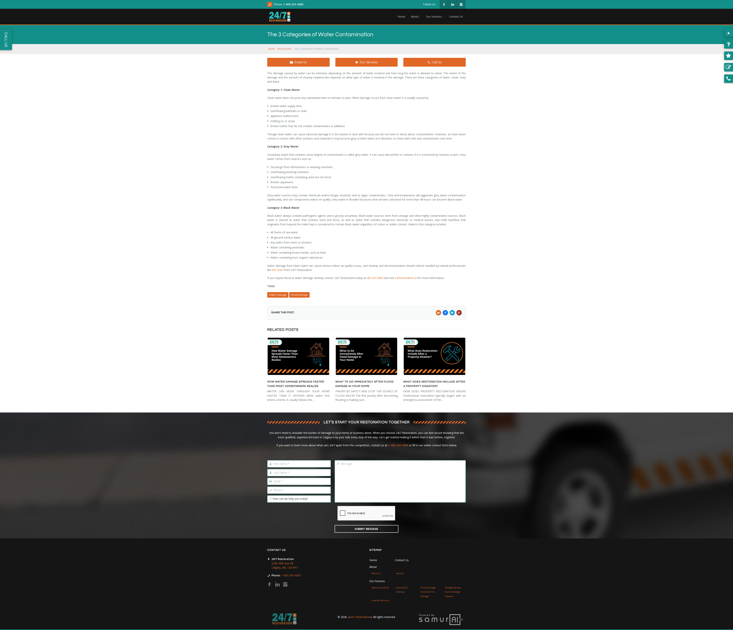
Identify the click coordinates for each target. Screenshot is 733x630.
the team (277, 270)
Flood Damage (299, 294)
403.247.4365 (375, 278)
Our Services (369, 62)
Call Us (437, 62)
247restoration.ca (406, 278)
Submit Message (366, 529)
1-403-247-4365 (293, 4)
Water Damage (278, 294)
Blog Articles (284, 48)
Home (271, 48)
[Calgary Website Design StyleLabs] (441, 619)
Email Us (301, 62)
